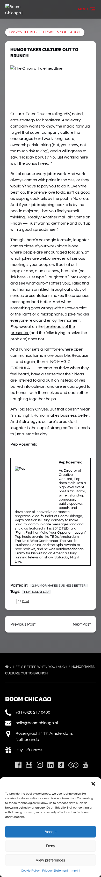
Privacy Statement (55, 870)
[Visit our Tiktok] (61, 765)
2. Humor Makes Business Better (58, 585)
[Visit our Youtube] (85, 765)
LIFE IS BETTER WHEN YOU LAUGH (40, 667)
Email (25, 601)
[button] (93, 783)
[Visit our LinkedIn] (50, 765)
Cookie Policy (30, 870)
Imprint (75, 870)
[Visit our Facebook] (18, 765)
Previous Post (22, 624)
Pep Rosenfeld (36, 592)
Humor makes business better (61, 415)
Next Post (82, 624)
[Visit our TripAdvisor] (73, 765)
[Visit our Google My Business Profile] (29, 765)
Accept (50, 831)
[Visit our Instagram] (40, 765)
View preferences (50, 860)
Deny (50, 846)
